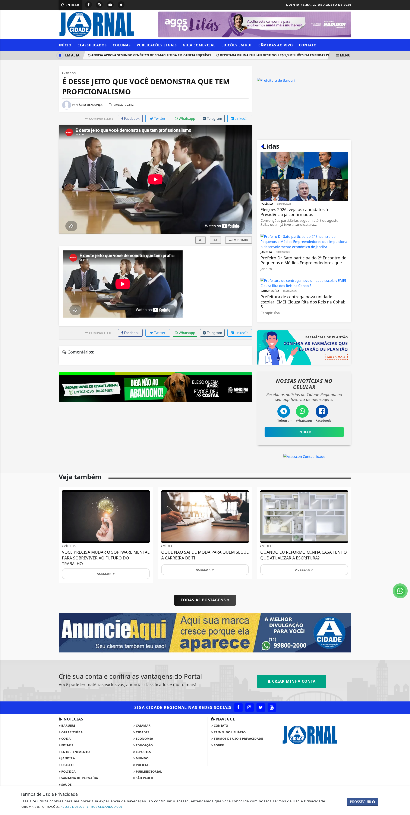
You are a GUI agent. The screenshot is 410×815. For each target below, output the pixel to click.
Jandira (67, 758)
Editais (66, 745)
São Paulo (144, 778)
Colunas (122, 45)
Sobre (218, 745)
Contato (308, 45)
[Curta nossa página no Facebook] (238, 707)
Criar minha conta (293, 681)
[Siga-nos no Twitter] (260, 707)
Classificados (92, 45)
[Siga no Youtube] (110, 4)
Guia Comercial (199, 45)
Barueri (67, 725)
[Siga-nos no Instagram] (249, 707)
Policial (142, 765)
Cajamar (143, 725)
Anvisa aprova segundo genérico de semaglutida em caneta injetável (136, 55)
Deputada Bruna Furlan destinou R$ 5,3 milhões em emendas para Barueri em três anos (281, 55)
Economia (144, 739)
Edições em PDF (236, 45)
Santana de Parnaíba (79, 778)
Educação (144, 745)
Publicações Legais (157, 45)
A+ (215, 240)
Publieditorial (148, 771)
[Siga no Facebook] (88, 4)
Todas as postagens (204, 599)
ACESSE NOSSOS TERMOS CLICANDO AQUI (91, 807)
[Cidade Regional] (106, 24)
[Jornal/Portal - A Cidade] (205, 632)
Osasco (66, 765)
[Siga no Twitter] (121, 4)
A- (200, 240)
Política (68, 771)
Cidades (142, 732)
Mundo (141, 758)
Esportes (143, 752)
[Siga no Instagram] (99, 4)
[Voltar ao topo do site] (403, 489)
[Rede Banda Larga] (273, 80)
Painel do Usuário (229, 732)
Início (65, 45)
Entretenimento (75, 752)
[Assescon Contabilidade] (304, 456)
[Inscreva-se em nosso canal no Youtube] (272, 707)
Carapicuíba (71, 732)
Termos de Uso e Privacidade (238, 739)
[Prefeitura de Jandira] (254, 24)
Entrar (71, 5)
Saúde (66, 784)
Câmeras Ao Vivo (275, 45)
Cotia (65, 739)
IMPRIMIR (239, 240)
